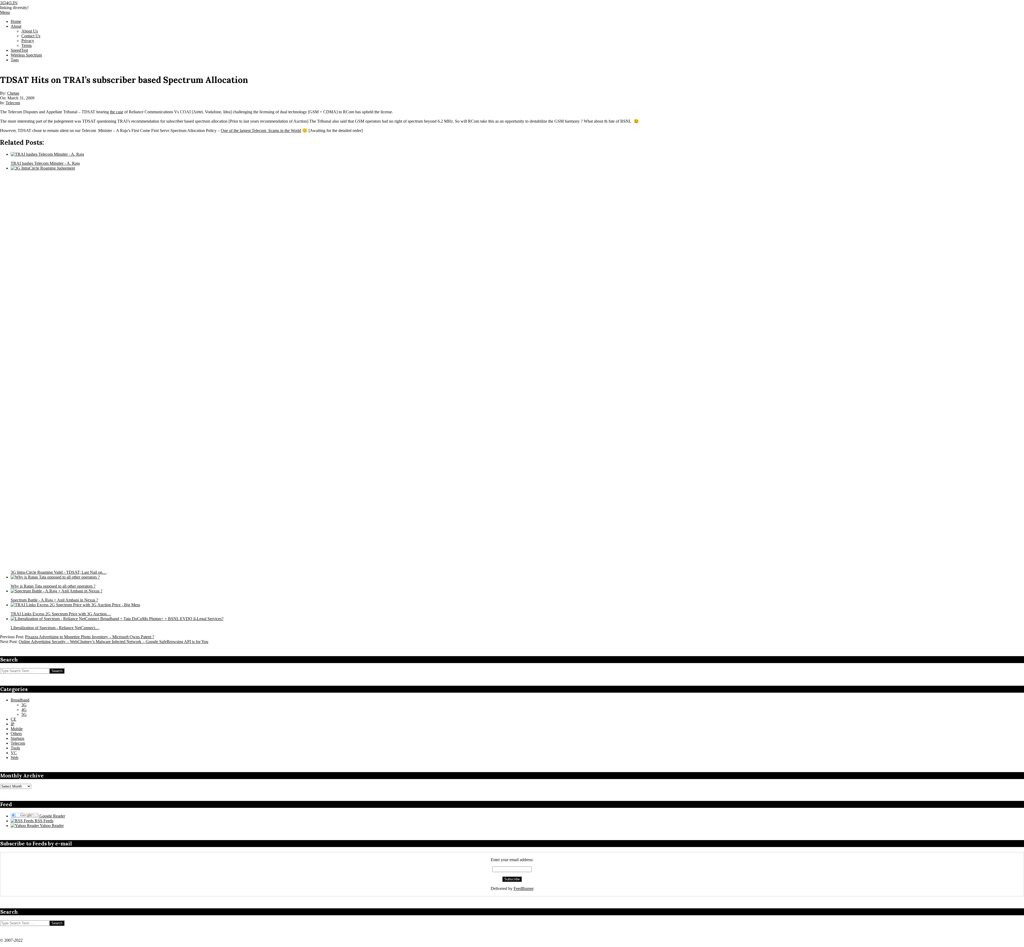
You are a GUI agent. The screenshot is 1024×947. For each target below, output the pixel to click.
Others (16, 733)
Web (14, 757)
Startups (17, 738)
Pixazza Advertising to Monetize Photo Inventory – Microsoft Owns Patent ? (89, 637)
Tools (15, 748)
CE (13, 719)
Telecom (13, 103)
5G (24, 714)
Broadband (20, 700)
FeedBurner (524, 888)
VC (14, 753)
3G (24, 705)
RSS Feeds (43, 820)
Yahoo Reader (51, 825)
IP (12, 724)
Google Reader (51, 816)
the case (116, 112)
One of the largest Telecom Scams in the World (261, 130)
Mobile (17, 729)
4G (24, 709)
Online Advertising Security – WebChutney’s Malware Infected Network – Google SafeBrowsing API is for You (113, 641)
